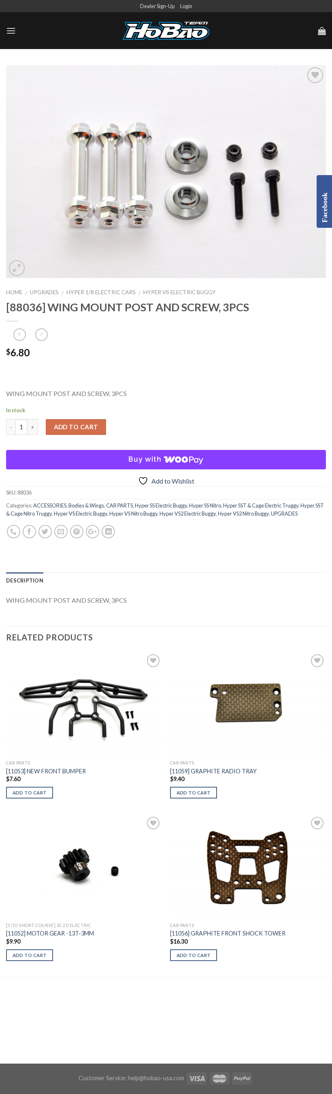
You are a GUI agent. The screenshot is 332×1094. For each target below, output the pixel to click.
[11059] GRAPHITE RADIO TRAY (213, 771)
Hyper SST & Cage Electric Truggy (260, 505)
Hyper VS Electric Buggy (179, 292)
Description (24, 580)
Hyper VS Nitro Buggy (133, 513)
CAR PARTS (119, 505)
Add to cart (76, 426)
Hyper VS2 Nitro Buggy (243, 513)
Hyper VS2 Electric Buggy (188, 513)
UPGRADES (44, 292)
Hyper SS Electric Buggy (161, 505)
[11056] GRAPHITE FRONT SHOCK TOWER (227, 933)
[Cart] (322, 31)
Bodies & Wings (86, 505)
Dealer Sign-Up (157, 6)
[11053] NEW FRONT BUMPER (46, 771)
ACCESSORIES (49, 505)
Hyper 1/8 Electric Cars (101, 292)
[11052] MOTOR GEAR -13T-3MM (50, 933)
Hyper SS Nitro (205, 505)
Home (14, 292)
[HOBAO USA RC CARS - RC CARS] (166, 31)
